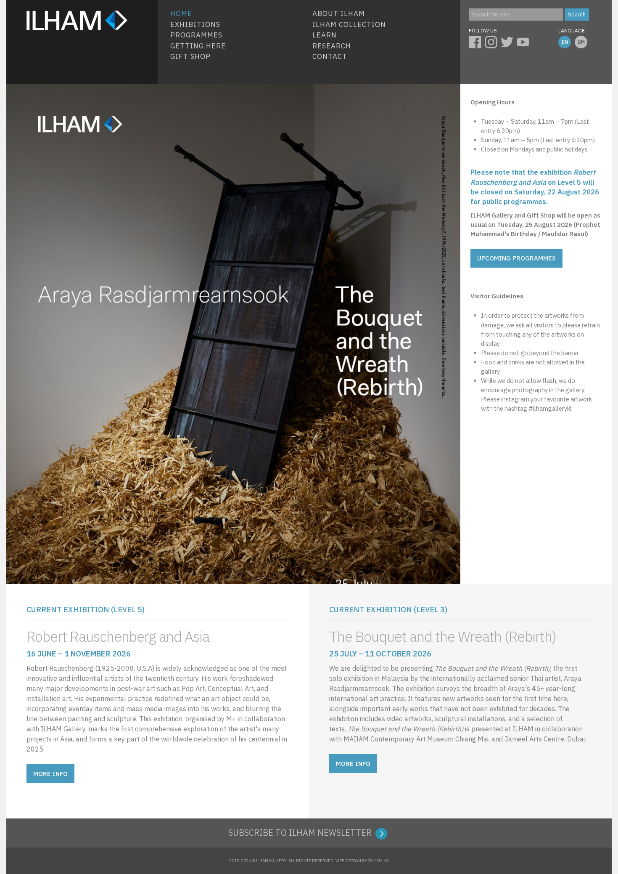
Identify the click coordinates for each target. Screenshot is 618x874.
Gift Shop (190, 56)
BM (581, 42)
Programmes (196, 35)
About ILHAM (338, 13)
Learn (324, 35)
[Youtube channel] (525, 41)
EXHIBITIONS (195, 24)
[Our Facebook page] (477, 41)
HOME (181, 13)
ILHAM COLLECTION (349, 24)
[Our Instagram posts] (493, 41)
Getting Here (198, 45)
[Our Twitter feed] (509, 41)
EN (565, 42)
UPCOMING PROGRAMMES (516, 258)
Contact (329, 56)
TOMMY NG (378, 860)
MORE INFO (50, 774)
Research (331, 45)
